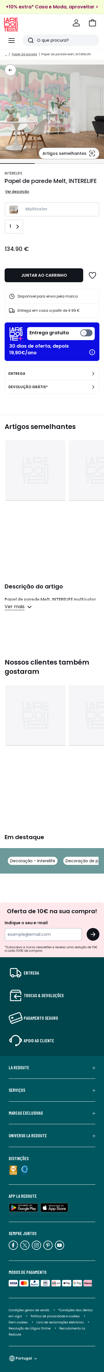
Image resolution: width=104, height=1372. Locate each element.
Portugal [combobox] (24, 1358)
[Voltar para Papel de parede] (10, 70)
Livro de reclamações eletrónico (60, 1322)
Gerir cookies (18, 1322)
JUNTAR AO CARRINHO (44, 275)
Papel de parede (24, 54)
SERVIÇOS (17, 1090)
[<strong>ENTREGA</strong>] (93, 373)
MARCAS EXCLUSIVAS (26, 1113)
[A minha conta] (76, 23)
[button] (92, 23)
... (6, 54)
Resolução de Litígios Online (30, 1328)
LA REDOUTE (19, 1067)
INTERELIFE (13, 173)
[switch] (61, 333)
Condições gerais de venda (29, 1310)
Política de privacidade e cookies (55, 1316)
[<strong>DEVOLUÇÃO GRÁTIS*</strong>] (93, 387)
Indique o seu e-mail (26, 923)
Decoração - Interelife (32, 861)
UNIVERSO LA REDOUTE (28, 1135)
